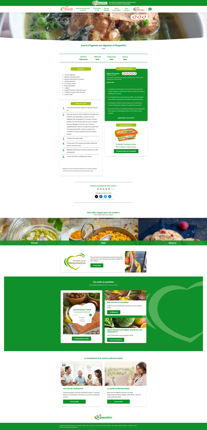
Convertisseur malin (81, 338)
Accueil (63, 14)
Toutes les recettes (69, 14)
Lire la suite (74, 401)
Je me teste (97, 265)
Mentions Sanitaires (123, 425)
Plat (74, 14)
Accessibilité (115, 425)
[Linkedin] (110, 196)
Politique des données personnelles (67, 425)
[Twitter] (106, 196)
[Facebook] (101, 196)
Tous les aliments (116, 340)
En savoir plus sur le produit (126, 151)
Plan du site (131, 425)
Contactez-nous (98, 425)
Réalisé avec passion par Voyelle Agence (68, 427)
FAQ (135, 425)
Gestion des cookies (81, 425)
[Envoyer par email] (97, 196)
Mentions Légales (107, 425)
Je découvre (114, 312)
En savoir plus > (110, 82)
